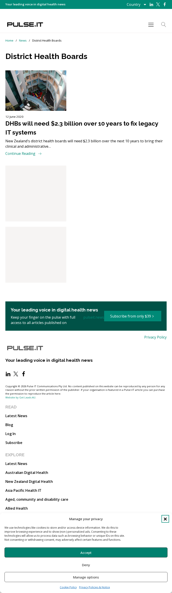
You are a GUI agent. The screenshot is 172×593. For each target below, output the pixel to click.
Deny (86, 565)
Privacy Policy (155, 337)
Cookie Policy (68, 587)
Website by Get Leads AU (20, 397)
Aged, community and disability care (36, 499)
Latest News (16, 415)
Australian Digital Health (26, 472)
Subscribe (13, 442)
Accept (86, 552)
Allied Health (16, 508)
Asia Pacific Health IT (23, 490)
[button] (165, 519)
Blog (9, 424)
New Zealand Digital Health (29, 481)
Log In (10, 433)
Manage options (86, 577)
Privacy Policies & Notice (94, 587)
